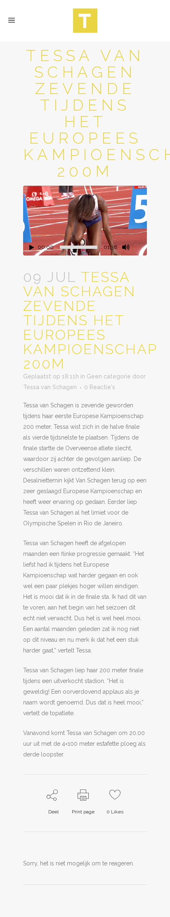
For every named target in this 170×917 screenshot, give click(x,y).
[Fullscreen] (140, 247)
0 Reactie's (99, 387)
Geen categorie (109, 376)
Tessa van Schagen (50, 387)
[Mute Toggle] (126, 247)
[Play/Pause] (31, 247)
